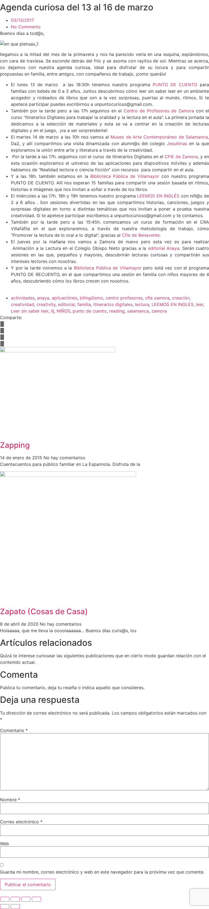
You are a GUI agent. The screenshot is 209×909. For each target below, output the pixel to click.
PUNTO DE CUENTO (176, 84)
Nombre (10, 799)
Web (4, 843)
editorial (66, 304)
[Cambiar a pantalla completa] (15, 899)
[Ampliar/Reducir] (4, 899)
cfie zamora (157, 298)
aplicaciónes (64, 298)
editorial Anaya (162, 248)
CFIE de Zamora (181, 156)
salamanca (138, 311)
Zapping (15, 445)
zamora (159, 311)
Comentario (14, 730)
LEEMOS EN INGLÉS (159, 196)
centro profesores (124, 298)
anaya (43, 298)
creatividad (22, 304)
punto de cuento (90, 311)
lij (52, 311)
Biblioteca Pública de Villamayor (124, 176)
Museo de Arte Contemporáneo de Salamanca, (159, 137)
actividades (23, 298)
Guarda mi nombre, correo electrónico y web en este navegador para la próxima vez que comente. (102, 872)
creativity (46, 304)
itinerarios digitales (113, 304)
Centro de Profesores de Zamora (160, 110)
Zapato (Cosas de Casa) (44, 611)
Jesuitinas (177, 143)
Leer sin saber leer (29, 311)
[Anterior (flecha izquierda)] (4, 906)
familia (84, 304)
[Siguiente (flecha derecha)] (15, 906)
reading (117, 311)
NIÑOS (63, 311)
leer (199, 304)
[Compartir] (25, 899)
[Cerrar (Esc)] (36, 899)
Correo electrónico (21, 822)
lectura (142, 304)
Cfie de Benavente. (141, 235)
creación (181, 298)
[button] (104, 324)
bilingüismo (91, 298)
